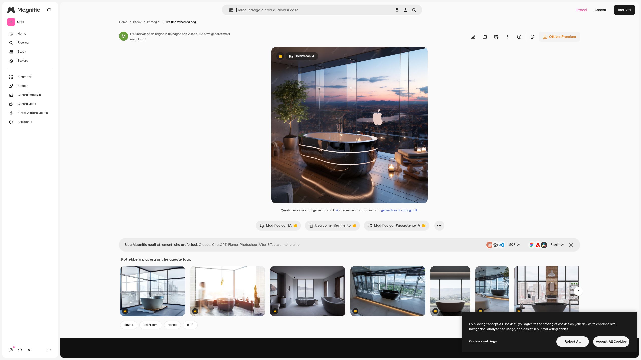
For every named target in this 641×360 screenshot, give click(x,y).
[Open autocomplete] (229, 10)
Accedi (600, 10)
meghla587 (138, 40)
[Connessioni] (11, 350)
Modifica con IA (276, 226)
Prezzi (581, 10)
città (190, 325)
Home (123, 22)
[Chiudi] (571, 245)
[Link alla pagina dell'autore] (123, 37)
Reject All (573, 342)
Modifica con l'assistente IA (394, 226)
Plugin (555, 245)
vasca (172, 325)
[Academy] (20, 350)
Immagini (153, 22)
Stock (137, 22)
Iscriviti (624, 10)
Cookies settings (483, 341)
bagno (128, 325)
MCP (511, 245)
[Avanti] (578, 291)
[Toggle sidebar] (49, 10)
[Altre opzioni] (508, 37)
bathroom (151, 325)
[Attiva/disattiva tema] (29, 350)
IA (336, 210)
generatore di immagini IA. (399, 210)
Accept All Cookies (611, 342)
